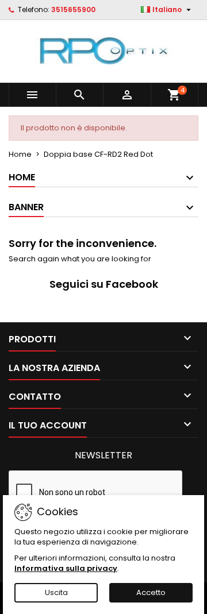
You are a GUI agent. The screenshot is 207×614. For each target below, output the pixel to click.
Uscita (56, 592)
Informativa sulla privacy (65, 568)
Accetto (151, 592)
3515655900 (73, 9)
